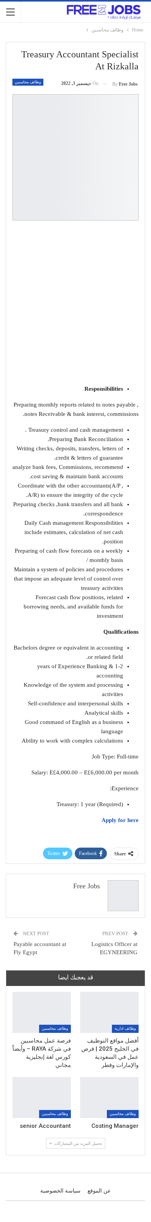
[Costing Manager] (109, 1097)
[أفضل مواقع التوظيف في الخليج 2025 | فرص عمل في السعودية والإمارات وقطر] (109, 1012)
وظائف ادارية (125, 1028)
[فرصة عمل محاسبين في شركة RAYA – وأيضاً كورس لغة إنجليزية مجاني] (41, 1012)
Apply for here (120, 820)
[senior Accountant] (41, 1097)
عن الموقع (99, 1191)
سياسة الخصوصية (60, 1191)
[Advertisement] (75, 303)
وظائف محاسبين (28, 82)
